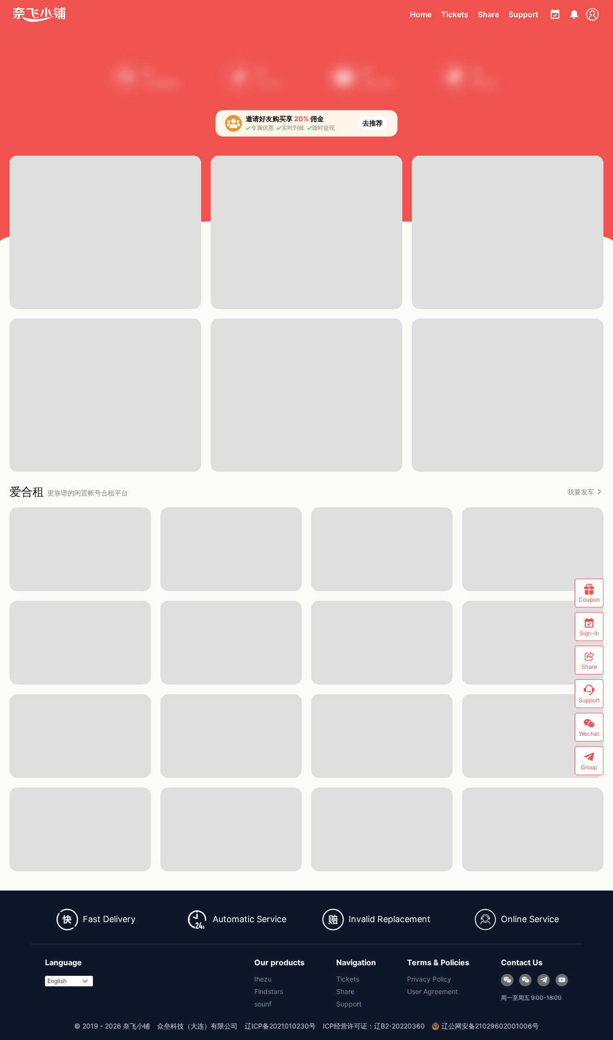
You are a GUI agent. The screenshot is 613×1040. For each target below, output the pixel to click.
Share (488, 14)
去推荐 (373, 123)
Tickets (454, 14)
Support (523, 14)
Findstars (268, 991)
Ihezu (263, 979)
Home (420, 14)
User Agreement (432, 991)
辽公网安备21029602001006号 (490, 1026)
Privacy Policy (429, 979)
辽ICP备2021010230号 (280, 1026)
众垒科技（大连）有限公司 (197, 1026)
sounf (263, 1004)
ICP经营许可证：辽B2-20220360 (374, 1026)
